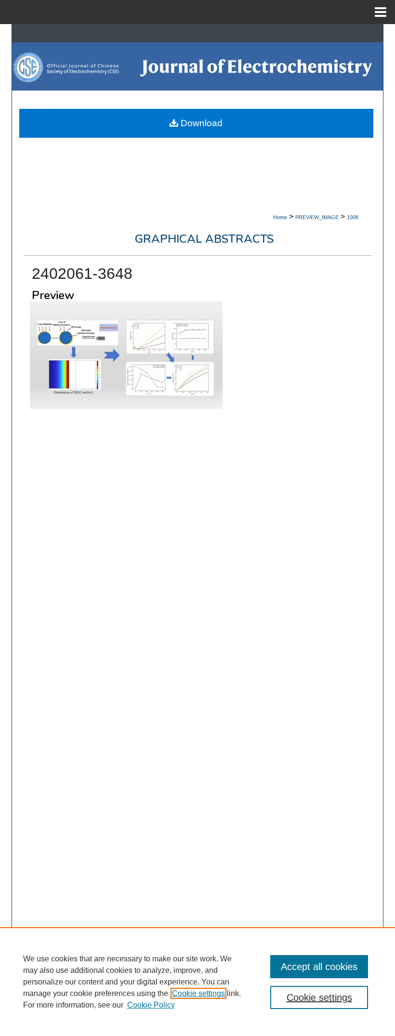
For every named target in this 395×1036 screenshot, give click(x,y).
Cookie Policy (151, 1005)
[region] (197, 981)
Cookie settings (198, 993)
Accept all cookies (319, 966)
